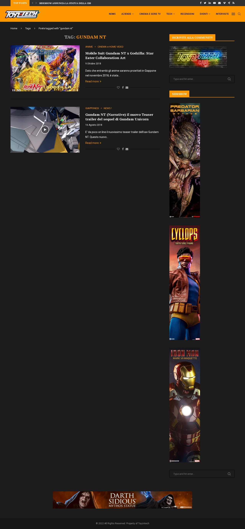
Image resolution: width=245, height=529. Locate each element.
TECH (169, 14)
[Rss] (233, 3)
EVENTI (204, 14)
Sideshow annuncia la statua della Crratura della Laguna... (79, 3)
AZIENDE (126, 14)
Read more (92, 81)
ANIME (89, 46)
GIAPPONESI (92, 108)
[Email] (219, 3)
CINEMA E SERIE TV (150, 14)
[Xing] (229, 3)
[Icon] (45, 130)
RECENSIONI (187, 14)
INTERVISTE (222, 14)
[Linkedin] (210, 3)
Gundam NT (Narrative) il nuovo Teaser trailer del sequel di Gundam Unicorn (119, 116)
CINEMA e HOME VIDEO (110, 46)
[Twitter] (205, 3)
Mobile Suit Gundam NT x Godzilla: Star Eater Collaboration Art (119, 55)
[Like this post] (118, 87)
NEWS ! (108, 108)
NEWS (112, 14)
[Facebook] (200, 3)
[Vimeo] (224, 3)
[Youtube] (214, 3)
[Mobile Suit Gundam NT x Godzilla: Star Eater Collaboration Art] (45, 68)
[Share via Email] (127, 87)
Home (14, 28)
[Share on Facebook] (123, 87)
